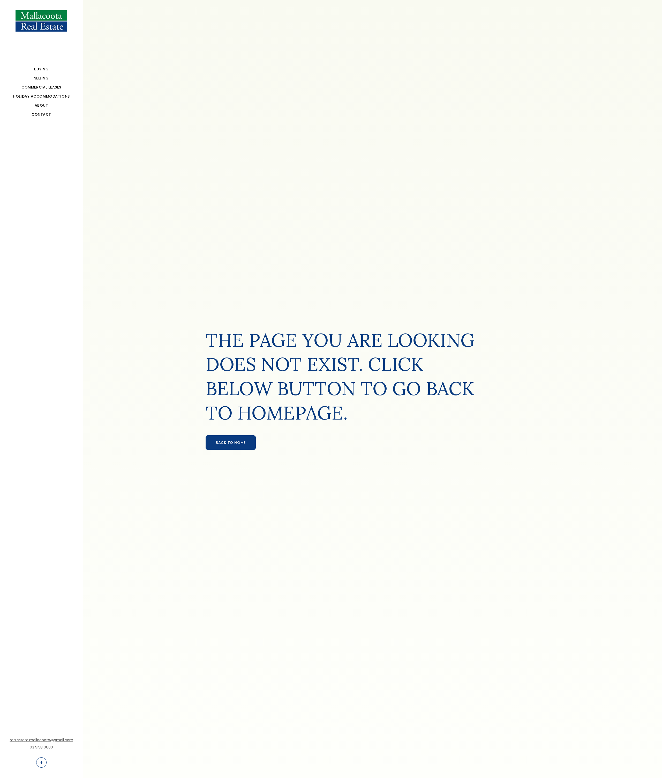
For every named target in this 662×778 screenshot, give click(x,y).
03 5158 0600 (41, 747)
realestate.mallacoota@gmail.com (41, 740)
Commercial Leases (41, 87)
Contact (41, 114)
